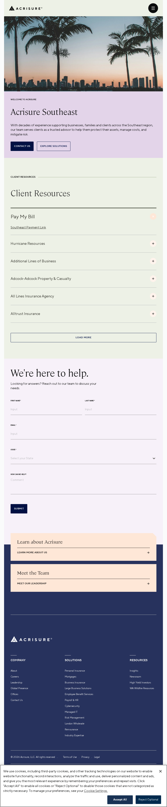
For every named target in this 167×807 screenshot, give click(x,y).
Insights (134, 670)
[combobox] (80, 458)
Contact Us (17, 700)
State (13, 450)
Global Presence (19, 688)
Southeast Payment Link (28, 227)
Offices (14, 694)
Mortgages (70, 676)
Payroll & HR (71, 700)
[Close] (160, 771)
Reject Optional (148, 799)
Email (13, 425)
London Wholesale (74, 723)
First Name (16, 401)
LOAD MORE (83, 337)
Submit (19, 508)
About (14, 670)
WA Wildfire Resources (142, 688)
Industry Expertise (74, 735)
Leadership (16, 682)
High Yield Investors (140, 682)
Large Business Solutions (78, 688)
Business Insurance (75, 682)
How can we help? (18, 474)
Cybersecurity (72, 706)
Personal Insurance (75, 670)
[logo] (25, 8)
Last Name (90, 401)
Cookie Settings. (96, 791)
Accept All (120, 799)
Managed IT (71, 712)
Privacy (85, 757)
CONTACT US (22, 146)
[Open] (154, 458)
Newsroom (135, 676)
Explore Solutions (53, 146)
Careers (15, 676)
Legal (97, 757)
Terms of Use (70, 757)
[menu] (153, 8)
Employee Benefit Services (79, 694)
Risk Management (74, 717)
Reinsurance (71, 729)
